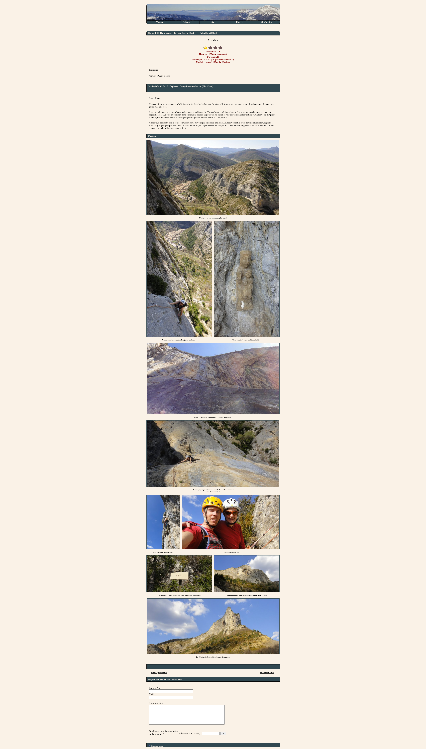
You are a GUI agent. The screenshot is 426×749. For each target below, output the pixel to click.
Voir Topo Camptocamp (159, 76)
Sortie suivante (267, 672)
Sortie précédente (159, 672)
